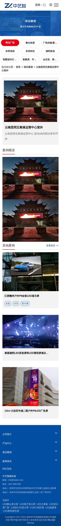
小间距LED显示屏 (20, 507)
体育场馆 (10, 51)
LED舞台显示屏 (10, 504)
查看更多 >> (52, 245)
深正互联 (43, 520)
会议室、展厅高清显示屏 (51, 59)
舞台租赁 (30, 42)
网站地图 (51, 520)
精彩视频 (7, 468)
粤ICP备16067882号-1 (20, 520)
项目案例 (28, 67)
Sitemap (30, 523)
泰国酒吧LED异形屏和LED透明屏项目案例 (28, 353)
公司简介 (7, 434)
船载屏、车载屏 (31, 59)
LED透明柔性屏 (11, 511)
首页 (18, 67)
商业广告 (10, 42)
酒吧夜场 (50, 51)
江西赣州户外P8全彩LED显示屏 (22, 295)
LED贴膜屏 (50, 507)
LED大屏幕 (42, 504)
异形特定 (30, 51)
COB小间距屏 (37, 507)
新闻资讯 (7, 461)
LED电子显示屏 (27, 504)
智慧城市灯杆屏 (11, 59)
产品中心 (7, 443)
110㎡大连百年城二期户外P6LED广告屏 (26, 410)
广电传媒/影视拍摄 (51, 42)
